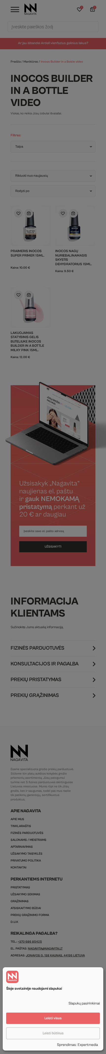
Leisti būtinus (53, 1033)
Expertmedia (88, 1045)
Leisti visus (53, 1018)
